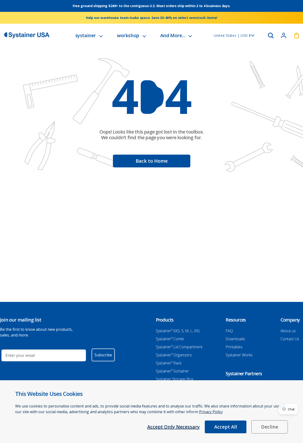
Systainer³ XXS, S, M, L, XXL (178, 330)
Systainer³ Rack (168, 363)
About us (288, 330)
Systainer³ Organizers (174, 355)
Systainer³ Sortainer (172, 371)
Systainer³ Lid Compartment (179, 346)
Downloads (235, 338)
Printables (234, 346)
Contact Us (290, 338)
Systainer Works (239, 355)
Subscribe (103, 355)
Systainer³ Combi (170, 338)
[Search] (271, 35)
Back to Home (152, 161)
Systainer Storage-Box (174, 379)
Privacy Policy (211, 411)
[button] (89, 35)
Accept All (225, 427)
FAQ (229, 330)
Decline (269, 427)
